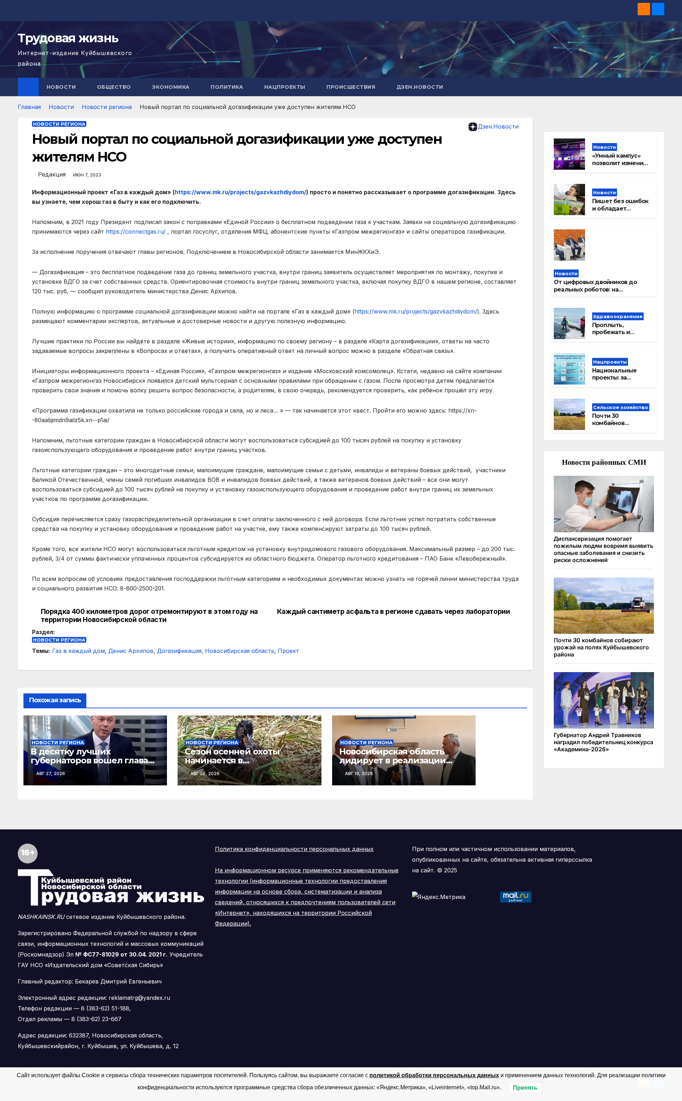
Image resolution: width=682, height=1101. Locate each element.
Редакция (52, 174)
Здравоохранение (618, 316)
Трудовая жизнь (68, 38)
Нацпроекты (285, 87)
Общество (115, 87)
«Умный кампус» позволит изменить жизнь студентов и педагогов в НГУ (621, 166)
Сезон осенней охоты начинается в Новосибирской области (238, 760)
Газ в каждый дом (78, 650)
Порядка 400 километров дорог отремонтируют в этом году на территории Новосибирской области (149, 615)
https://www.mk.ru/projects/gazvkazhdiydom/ (240, 192)
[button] (659, 87)
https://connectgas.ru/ (136, 231)
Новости (62, 87)
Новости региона (107, 106)
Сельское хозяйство (620, 407)
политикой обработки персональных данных (434, 1075)
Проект (288, 650)
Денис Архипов (130, 650)
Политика (228, 87)
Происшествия (351, 87)
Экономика (171, 87)
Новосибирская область (239, 650)
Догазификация (179, 650)
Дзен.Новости (419, 87)
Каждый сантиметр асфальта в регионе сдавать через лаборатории (393, 611)
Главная (29, 106)
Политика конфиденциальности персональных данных (294, 848)
